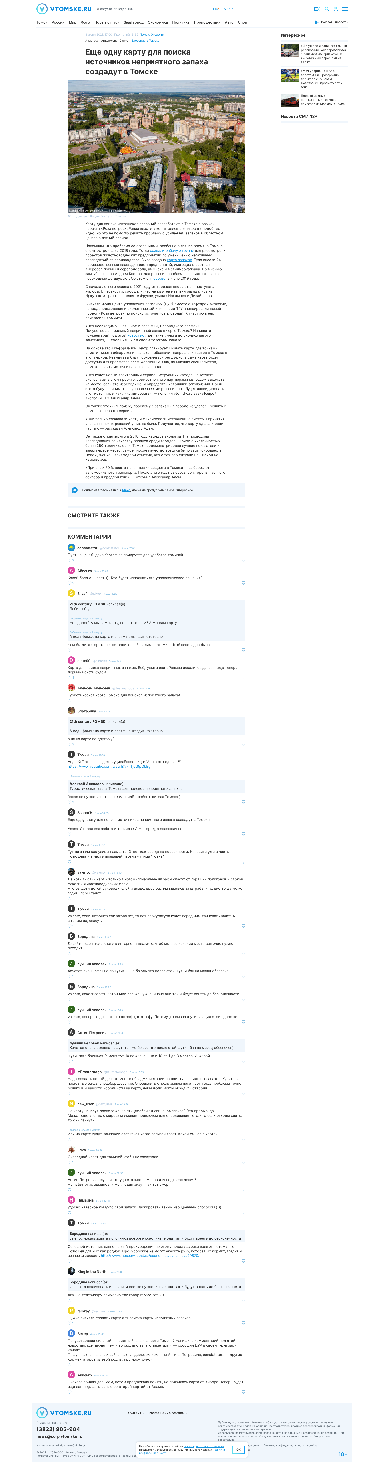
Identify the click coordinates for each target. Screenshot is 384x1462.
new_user (85, 1104)
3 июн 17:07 (101, 571)
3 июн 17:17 (110, 594)
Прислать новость (333, 22)
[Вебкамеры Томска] (317, 9)
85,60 (230, 9)
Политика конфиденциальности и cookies (290, 1445)
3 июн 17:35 (144, 688)
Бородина (86, 936)
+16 (215, 9)
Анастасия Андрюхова (101, 40)
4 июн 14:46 (101, 1375)
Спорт (243, 22)
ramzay (83, 1311)
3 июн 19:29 (116, 1010)
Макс (126, 490)
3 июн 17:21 (116, 661)
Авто (229, 22)
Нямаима (85, 1200)
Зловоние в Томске (145, 40)
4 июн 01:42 (115, 1311)
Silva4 (82, 593)
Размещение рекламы (168, 1413)
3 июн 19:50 (116, 1033)
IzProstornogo (89, 1072)
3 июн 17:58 (98, 755)
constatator (87, 548)
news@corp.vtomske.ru (59, 1436)
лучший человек (91, 964)
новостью (136, 335)
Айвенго (84, 571)
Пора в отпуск (106, 22)
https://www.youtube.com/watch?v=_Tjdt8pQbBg (109, 766)
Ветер (82, 1333)
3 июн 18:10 (115, 872)
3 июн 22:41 (103, 1200)
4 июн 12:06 (97, 1334)
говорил (159, 278)
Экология (157, 34)
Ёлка (81, 1150)
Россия (58, 22)
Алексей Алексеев (93, 688)
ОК (238, 1449)
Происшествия (207, 22)
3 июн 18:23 (98, 909)
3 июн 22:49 (98, 1223)
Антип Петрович (91, 1032)
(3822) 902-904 (58, 1429)
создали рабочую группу (172, 250)
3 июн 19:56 (121, 1104)
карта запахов (179, 260)
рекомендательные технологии (204, 1446)
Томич (83, 755)
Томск (41, 22)
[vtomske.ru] (63, 8)
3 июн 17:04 (128, 548)
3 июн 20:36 (95, 1150)
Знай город (134, 22)
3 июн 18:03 (101, 813)
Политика (181, 22)
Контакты (135, 1413)
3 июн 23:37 (116, 1272)
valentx (83, 872)
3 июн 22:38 (116, 1173)
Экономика (158, 22)
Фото (85, 22)
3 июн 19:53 (137, 1072)
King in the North (91, 1271)
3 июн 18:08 (98, 845)
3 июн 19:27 (104, 937)
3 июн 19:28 (116, 964)
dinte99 (83, 660)
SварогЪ (84, 812)
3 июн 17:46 (105, 711)
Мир (72, 22)
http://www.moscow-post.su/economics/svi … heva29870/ (150, 1255)
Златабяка (86, 711)
